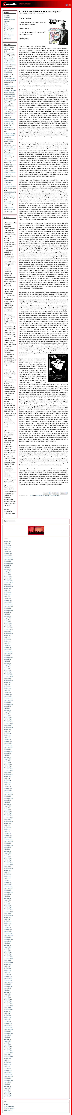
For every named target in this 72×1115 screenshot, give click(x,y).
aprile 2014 (7, 831)
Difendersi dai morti (9, 192)
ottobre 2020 (7, 678)
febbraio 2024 (8, 600)
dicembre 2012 (8, 863)
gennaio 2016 (7, 790)
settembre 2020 (8, 680)
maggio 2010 (7, 923)
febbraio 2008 (8, 976)
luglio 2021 (7, 661)
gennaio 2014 (7, 837)
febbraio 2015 (8, 812)
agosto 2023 (7, 612)
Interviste (6, 21)
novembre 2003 (8, 1076)
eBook (63, 493)
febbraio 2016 (8, 788)
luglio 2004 (7, 1060)
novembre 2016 (8, 770)
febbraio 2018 (8, 741)
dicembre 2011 (8, 886)
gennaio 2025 (7, 579)
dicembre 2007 (8, 980)
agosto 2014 (7, 823)
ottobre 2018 (7, 725)
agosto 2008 (7, 964)
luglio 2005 (7, 1037)
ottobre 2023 (7, 608)
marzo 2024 (7, 598)
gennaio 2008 (7, 978)
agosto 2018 (7, 729)
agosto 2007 (7, 988)
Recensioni (7, 17)
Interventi (36, 13)
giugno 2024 (7, 592)
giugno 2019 (7, 710)
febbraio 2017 (8, 765)
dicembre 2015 (8, 792)
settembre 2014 (8, 821)
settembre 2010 (8, 915)
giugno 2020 (7, 686)
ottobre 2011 (7, 890)
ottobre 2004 (7, 1054)
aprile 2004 (7, 1066)
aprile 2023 (7, 620)
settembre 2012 (8, 868)
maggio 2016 (7, 782)
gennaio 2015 (7, 814)
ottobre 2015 (7, 796)
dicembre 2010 (8, 910)
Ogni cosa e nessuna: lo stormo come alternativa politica (10, 147)
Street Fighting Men (9, 160)
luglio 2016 (7, 778)
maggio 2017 (7, 759)
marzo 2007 (7, 998)
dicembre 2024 (8, 581)
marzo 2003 (7, 1092)
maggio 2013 (7, 853)
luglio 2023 (7, 614)
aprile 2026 (7, 549)
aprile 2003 (7, 1090)
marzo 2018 (7, 739)
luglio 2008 (7, 966)
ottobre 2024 (7, 584)
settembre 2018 (8, 727)
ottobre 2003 (7, 1078)
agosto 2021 (7, 659)
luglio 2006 (7, 1013)
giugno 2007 (7, 992)
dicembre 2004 (8, 1051)
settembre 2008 (8, 962)
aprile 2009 (7, 949)
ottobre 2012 (7, 866)
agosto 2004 (7, 1058)
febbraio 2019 (8, 718)
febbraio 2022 (8, 647)
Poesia (6, 25)
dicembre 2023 (8, 604)
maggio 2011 (7, 900)
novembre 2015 (8, 794)
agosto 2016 (7, 776)
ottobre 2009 (7, 937)
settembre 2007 (8, 986)
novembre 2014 (8, 818)
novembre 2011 (8, 888)
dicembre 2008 (8, 957)
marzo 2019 (7, 716)
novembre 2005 (8, 1029)
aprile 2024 (7, 596)
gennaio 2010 (7, 931)
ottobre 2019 (7, 702)
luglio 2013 (7, 849)
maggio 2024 (7, 594)
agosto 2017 (7, 753)
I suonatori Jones (9, 35)
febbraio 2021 (8, 671)
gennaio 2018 (7, 743)
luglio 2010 (7, 919)
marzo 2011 (7, 904)
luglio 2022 (7, 637)
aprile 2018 (7, 737)
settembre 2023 (8, 610)
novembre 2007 (8, 982)
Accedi (6, 1104)
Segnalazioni (41, 13)
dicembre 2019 (8, 698)
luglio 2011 (7, 896)
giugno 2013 (7, 851)
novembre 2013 (8, 841)
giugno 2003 (7, 1086)
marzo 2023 (7, 622)
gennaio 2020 (7, 696)
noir (51, 495)
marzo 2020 (7, 692)
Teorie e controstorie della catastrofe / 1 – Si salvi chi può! (9, 121)
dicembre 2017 (8, 745)
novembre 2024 (8, 582)
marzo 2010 (7, 927)
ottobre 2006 (7, 1007)
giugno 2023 (7, 616)
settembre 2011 (8, 892)
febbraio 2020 (8, 694)
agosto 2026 (7, 541)
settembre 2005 (8, 1033)
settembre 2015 (8, 798)
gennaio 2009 (7, 955)
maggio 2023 (7, 618)
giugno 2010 (7, 921)
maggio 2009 (7, 947)
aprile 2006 (7, 1019)
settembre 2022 (8, 633)
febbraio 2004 (8, 1070)
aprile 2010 (7, 925)
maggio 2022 (7, 641)
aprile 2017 (7, 761)
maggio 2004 (7, 1064)
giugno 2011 (7, 898)
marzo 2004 (7, 1068)
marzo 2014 (7, 833)
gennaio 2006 (7, 1025)
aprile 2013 (7, 855)
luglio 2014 (7, 825)
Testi (5, 23)
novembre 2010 (8, 912)
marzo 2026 (7, 551)
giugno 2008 (7, 968)
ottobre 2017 (7, 749)
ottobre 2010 (7, 913)
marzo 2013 (7, 857)
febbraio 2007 (8, 1000)
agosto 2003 (7, 1082)
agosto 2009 (7, 941)
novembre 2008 (8, 959)
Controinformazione (9, 19)
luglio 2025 (7, 567)
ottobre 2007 (7, 984)
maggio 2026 (7, 547)
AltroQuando (7, 38)
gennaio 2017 (7, 767)
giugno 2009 (7, 945)
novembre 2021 (8, 653)
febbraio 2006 (8, 1023)
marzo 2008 (7, 974)
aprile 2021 (7, 667)
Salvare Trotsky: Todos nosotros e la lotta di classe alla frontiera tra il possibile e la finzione (10, 60)
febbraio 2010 (8, 929)
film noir (32, 495)
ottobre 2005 (7, 1031)
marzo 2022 (7, 645)
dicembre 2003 (8, 1074)
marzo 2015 (7, 810)
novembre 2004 (8, 1053)
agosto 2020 (7, 682)
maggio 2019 (7, 712)
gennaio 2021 (7, 673)
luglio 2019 (7, 708)
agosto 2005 (7, 1035)
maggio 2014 (7, 829)
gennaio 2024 (7, 602)
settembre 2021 (8, 657)
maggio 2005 (7, 1041)
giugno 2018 (7, 733)
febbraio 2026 (8, 553)
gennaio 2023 (7, 626)
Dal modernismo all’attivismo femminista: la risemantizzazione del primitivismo (10, 184)
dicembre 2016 (8, 769)
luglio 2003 (7, 1084)
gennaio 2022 (7, 649)
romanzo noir (56, 495)
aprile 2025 (7, 573)
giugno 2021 (7, 663)
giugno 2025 (7, 569)
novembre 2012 (8, 865)
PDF (54, 493)
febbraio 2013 (8, 859)
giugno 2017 (7, 757)
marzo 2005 (7, 1045)
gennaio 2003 (7, 1096)
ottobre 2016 (7, 772)
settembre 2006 (8, 1009)
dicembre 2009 (8, 933)
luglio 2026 (7, 543)
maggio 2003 (7, 1088)
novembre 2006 (8, 1006)
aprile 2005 (7, 1043)
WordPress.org (8, 1110)
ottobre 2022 (7, 631)
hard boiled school (39, 495)
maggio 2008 (7, 970)
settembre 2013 (8, 845)
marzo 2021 (7, 669)
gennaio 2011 (7, 908)
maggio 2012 (7, 876)
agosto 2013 (7, 847)
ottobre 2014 (7, 819)
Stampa (46, 493)
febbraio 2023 (8, 624)
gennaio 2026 (7, 555)
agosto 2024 (7, 588)
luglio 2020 (7, 684)
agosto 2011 (7, 894)
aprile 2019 (7, 714)
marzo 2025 (7, 575)
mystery (47, 495)
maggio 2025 (7, 571)
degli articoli (9, 1106)
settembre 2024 (8, 586)
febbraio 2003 (8, 1094)
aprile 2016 (7, 784)
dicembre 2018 (8, 722)
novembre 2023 (8, 606)
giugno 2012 (7, 874)
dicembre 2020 (8, 675)
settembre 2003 (8, 1080)
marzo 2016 (7, 786)
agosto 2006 (7, 1011)
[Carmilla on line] (36, 4)
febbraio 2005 (8, 1047)
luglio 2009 (7, 943)
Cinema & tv (7, 27)
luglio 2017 (7, 755)
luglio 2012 (7, 872)
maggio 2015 (7, 806)
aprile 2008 (7, 972)
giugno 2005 (7, 1039)
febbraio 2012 (8, 882)
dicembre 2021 (8, 651)
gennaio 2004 (7, 1072)
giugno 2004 (7, 1062)
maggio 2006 (7, 1017)
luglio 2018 (7, 731)
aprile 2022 (7, 643)
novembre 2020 (8, 676)
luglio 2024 (7, 590)
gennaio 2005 (7, 1049)
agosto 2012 (7, 870)
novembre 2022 (8, 629)
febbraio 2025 (8, 577)
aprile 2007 (7, 996)
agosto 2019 (7, 706)
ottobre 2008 (7, 960)
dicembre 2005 (8, 1027)
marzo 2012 (7, 880)
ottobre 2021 (7, 655)
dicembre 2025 (8, 557)
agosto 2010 (7, 917)
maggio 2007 (7, 994)
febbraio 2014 (8, 835)
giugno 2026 (7, 545)
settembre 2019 (8, 704)
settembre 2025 (8, 563)
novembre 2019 (8, 700)
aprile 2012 (7, 878)
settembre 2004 (8, 1056)
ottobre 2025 (7, 561)
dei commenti (9, 1108)
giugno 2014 (7, 827)
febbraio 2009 (8, 953)
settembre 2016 (8, 774)
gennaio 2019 (7, 720)
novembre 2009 (8, 935)
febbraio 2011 (7, 906)
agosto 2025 (7, 565)
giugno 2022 (7, 639)
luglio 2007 (7, 990)
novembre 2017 (8, 747)
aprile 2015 (7, 808)
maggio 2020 (7, 688)
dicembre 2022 (8, 628)
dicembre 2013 (8, 839)
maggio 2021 (7, 665)
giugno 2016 (7, 780)
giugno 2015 (7, 804)
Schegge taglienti (9, 29)
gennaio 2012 (7, 884)
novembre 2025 (8, 559)
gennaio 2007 (7, 1002)
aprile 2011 (7, 902)
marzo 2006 (7, 1021)
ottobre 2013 (7, 843)
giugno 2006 (7, 1015)
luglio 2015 (7, 802)
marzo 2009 (7, 951)
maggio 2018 (7, 735)
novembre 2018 (8, 723)
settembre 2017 (8, 751)
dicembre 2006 (8, 1004)
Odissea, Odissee (9, 100)
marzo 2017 (7, 763)
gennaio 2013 (7, 861)
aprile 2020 (7, 690)
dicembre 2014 (8, 816)
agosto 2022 (7, 635)
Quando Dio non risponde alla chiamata (8, 155)
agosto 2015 (7, 800)
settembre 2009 (8, 939)
